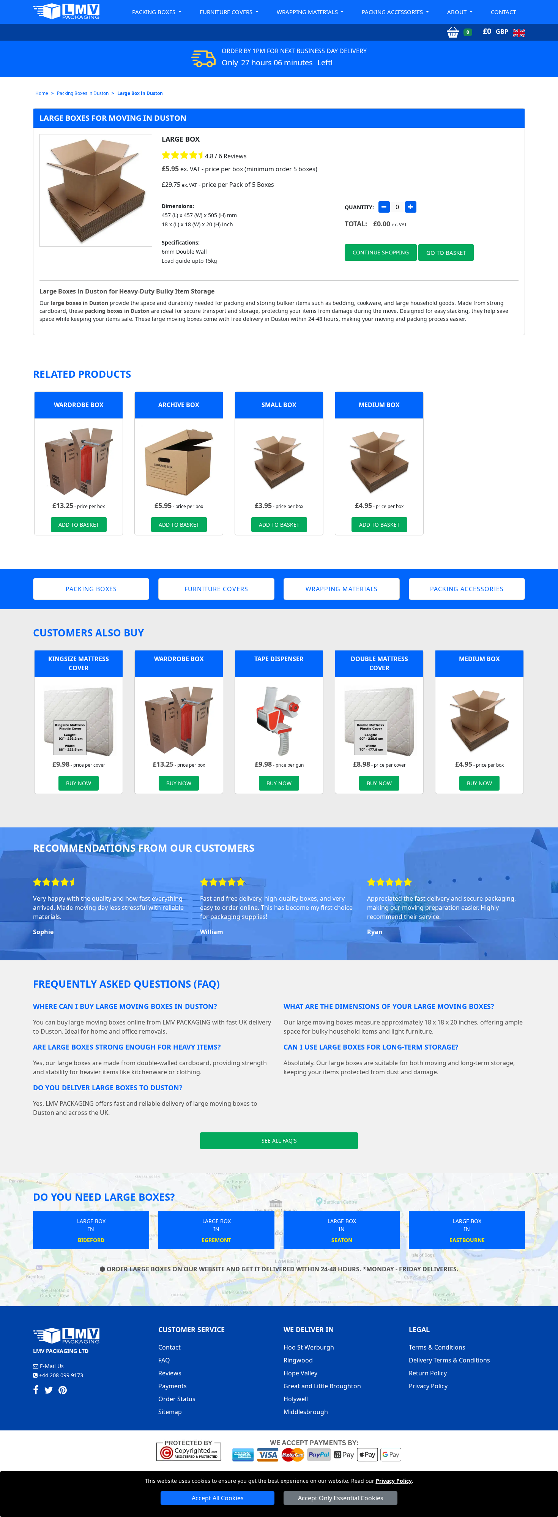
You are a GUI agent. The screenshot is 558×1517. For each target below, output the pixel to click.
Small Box (279, 405)
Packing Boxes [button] (154, 12)
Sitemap (170, 1412)
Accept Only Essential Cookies (340, 1498)
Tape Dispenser (279, 659)
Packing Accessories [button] (393, 12)
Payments (172, 1386)
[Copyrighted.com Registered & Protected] (192, 1450)
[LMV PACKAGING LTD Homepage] (66, 11)
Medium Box (379, 405)
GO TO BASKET (446, 252)
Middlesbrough (306, 1412)
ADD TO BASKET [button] (78, 524)
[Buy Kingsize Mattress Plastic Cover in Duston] (79, 720)
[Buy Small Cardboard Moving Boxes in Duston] (279, 462)
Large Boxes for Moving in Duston (112, 118)
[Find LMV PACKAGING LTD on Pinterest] (62, 1391)
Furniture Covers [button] (227, 12)
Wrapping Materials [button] (308, 12)
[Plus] (410, 207)
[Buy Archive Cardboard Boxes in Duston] (179, 462)
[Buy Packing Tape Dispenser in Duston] (279, 720)
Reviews (169, 1373)
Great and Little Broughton (322, 1386)
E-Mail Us (51, 1366)
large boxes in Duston (79, 302)
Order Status (176, 1399)
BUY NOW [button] (78, 783)
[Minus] (384, 207)
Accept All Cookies (218, 1498)
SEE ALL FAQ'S (279, 1140)
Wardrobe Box (79, 405)
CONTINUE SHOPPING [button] (381, 252)
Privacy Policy (394, 1480)
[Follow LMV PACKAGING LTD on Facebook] (36, 1391)
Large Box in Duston (140, 93)
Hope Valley (300, 1373)
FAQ (164, 1360)
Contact (503, 12)
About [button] (457, 12)
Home (41, 93)
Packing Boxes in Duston (83, 93)
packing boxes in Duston (117, 310)
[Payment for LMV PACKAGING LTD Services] (316, 1450)
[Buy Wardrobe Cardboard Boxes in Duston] (79, 462)
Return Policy (428, 1373)
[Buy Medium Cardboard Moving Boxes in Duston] (379, 462)
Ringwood (298, 1360)
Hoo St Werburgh (309, 1347)
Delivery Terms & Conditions (449, 1360)
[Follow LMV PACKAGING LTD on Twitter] (48, 1391)
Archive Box (178, 405)
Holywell (296, 1399)
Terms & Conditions (437, 1347)
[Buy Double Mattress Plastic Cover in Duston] (379, 720)
